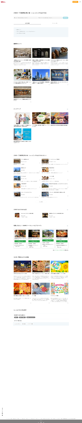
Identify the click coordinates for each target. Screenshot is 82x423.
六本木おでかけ (33, 418)
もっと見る (41, 201)
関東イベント (19, 418)
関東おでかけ (15, 418)
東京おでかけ (23, 418)
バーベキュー (57, 250)
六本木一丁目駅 (22, 317)
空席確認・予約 (20, 241)
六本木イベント (38, 418)
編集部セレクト (19, 29)
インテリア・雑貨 (30, 323)
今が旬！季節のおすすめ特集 (21, 33)
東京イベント (28, 418)
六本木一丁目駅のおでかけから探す (45, 418)
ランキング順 (54, 23)
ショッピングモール (17, 323)
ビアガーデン (62, 250)
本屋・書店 (24, 323)
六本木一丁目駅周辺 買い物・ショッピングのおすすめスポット (26, 31)
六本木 (16, 317)
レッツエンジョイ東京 (9, 418)
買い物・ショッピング (30, 317)
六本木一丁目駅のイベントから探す (55, 418)
